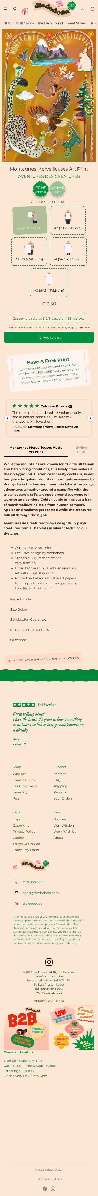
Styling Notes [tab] (81, 450)
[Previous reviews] (7, 418)
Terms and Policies (49, 1179)
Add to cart (52, 337)
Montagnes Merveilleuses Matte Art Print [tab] (35, 450)
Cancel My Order (26, 850)
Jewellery (20, 792)
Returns (60, 792)
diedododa (54, 1169)
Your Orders (63, 798)
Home (12, 661)
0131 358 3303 (33, 882)
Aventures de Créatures (24, 523)
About (58, 838)
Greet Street (76, 23)
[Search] (15, 9)
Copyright (21, 825)
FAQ (57, 780)
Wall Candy (25, 23)
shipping (60, 786)
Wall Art (19, 774)
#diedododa (32, 903)
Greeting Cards (25, 786)
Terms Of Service (26, 844)
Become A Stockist (49, 1001)
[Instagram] (53, 1188)
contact (60, 774)
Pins (16, 798)
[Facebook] (45, 1188)
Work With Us (65, 832)
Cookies (19, 838)
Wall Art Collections (31, 660)
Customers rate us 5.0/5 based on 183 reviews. (49, 319)
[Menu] (5, 8)
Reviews (60, 819)
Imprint (19, 819)
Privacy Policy (24, 832)
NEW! (8, 23)
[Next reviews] (90, 418)
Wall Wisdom (64, 825)
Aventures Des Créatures (49, 176)
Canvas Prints (24, 780)
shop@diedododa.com (41, 893)
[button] (49, 418)
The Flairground (50, 23)
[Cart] (93, 9)
